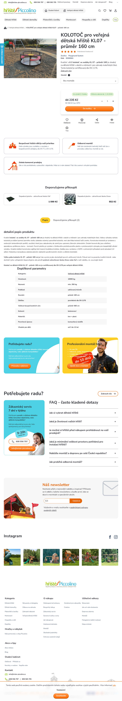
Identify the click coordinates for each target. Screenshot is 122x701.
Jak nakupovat (48, 620)
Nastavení (61, 690)
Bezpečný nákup (49, 607)
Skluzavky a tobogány (30, 603)
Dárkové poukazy (64, 2)
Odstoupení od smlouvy (51, 603)
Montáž (75, 2)
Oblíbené (8, 662)
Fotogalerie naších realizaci (91, 620)
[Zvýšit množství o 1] (113, 101)
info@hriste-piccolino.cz (22, 448)
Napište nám (23, 665)
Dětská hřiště (9, 603)
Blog (110, 2)
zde (114, 685)
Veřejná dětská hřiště (76, 274)
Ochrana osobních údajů (51, 637)
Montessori (8, 616)
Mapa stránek (87, 624)
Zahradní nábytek (29, 612)
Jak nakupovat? (100, 2)
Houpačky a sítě (10, 620)
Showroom (85, 603)
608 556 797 (38, 2)
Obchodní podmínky (50, 633)
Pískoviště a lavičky (11, 612)
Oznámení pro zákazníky (72, 603)
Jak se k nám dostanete (90, 607)
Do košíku (87, 108)
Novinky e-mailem (11, 665)
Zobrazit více (66, 71)
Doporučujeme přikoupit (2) (66, 220)
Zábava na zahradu (29, 607)
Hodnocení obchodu (50, 624)
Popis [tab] (45, 220)
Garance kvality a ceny (51, 616)
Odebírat (76, 501)
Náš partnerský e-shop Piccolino (16, 634)
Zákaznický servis (49, 612)
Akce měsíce (9, 648)
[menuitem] (52, 10)
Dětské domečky (10, 607)
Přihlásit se (16, 662)
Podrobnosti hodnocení (85, 51)
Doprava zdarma (87, 2)
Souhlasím (61, 696)
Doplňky (8, 624)
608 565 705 (51, 2)
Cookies (67, 607)
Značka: (72, 56)
